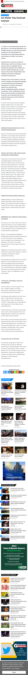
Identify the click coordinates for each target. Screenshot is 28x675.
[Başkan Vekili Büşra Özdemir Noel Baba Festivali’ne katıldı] (21, 433)
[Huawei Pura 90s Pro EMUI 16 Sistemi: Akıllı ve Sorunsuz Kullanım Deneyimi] (5, 580)
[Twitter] (7, 372)
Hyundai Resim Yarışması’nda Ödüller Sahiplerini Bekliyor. (6, 407)
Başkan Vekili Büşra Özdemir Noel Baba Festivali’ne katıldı (20, 440)
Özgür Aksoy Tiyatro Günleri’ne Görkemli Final (6, 423)
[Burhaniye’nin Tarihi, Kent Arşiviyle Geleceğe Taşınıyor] (7, 385)
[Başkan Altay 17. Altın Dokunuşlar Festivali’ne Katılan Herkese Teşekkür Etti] (7, 433)
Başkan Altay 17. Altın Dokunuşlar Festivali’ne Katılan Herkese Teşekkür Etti (18, 530)
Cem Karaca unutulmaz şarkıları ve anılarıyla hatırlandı (20, 392)
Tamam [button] (14, 672)
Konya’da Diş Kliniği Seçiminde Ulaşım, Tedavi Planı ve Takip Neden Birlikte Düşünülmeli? (18, 587)
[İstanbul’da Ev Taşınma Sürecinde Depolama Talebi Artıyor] (5, 594)
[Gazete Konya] (7, 5)
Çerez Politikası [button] (15, 668)
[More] (23, 372)
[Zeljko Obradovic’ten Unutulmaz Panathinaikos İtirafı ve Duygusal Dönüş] (5, 602)
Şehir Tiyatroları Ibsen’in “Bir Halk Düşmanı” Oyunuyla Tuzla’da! (18, 523)
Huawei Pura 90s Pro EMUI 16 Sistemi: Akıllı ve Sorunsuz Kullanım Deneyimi (18, 580)
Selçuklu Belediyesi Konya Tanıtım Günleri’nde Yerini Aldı (20, 407)
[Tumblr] (20, 372)
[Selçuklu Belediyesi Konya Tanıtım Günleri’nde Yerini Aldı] (21, 401)
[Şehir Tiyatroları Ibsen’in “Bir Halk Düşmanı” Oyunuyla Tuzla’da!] (21, 416)
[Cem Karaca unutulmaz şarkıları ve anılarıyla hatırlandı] (21, 385)
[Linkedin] (10, 372)
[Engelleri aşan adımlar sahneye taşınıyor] (7, 450)
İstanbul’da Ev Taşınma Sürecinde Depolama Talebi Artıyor (17, 594)
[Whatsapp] (15, 372)
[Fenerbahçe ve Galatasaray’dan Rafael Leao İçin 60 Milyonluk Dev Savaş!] (5, 618)
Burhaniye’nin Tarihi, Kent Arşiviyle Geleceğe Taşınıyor (7, 392)
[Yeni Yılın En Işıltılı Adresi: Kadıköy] (21, 450)
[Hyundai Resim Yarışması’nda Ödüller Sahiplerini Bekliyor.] (7, 401)
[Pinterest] (12, 372)
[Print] (17, 372)
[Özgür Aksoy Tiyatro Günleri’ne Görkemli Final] (7, 416)
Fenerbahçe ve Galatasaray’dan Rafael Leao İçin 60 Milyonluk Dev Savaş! (18, 617)
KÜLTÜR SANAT (5, 15)
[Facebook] (4, 372)
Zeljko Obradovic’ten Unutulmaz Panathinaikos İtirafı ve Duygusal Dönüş (19, 601)
